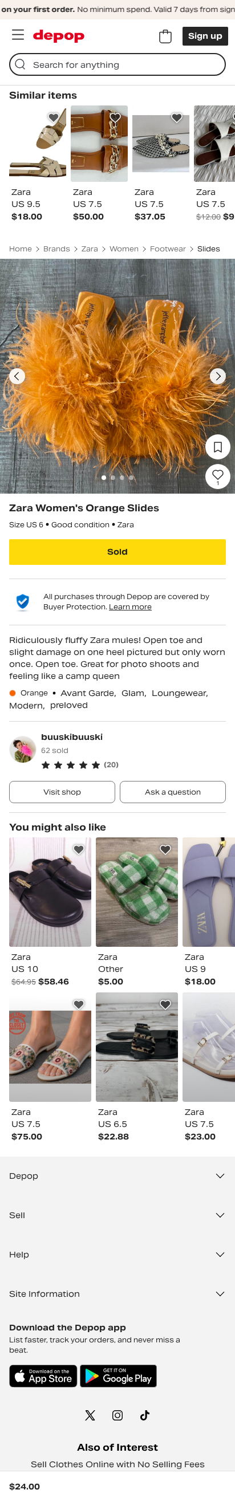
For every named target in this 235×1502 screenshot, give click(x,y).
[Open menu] (17, 34)
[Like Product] (54, 118)
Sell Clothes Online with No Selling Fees (118, 1464)
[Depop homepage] (58, 36)
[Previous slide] (17, 376)
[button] (133, 765)
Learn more (130, 607)
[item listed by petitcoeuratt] (50, 892)
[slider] (117, 376)
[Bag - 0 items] (165, 36)
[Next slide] (218, 376)
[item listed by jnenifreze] (137, 892)
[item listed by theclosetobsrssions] (50, 1047)
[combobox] (117, 64)
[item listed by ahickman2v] (137, 1047)
